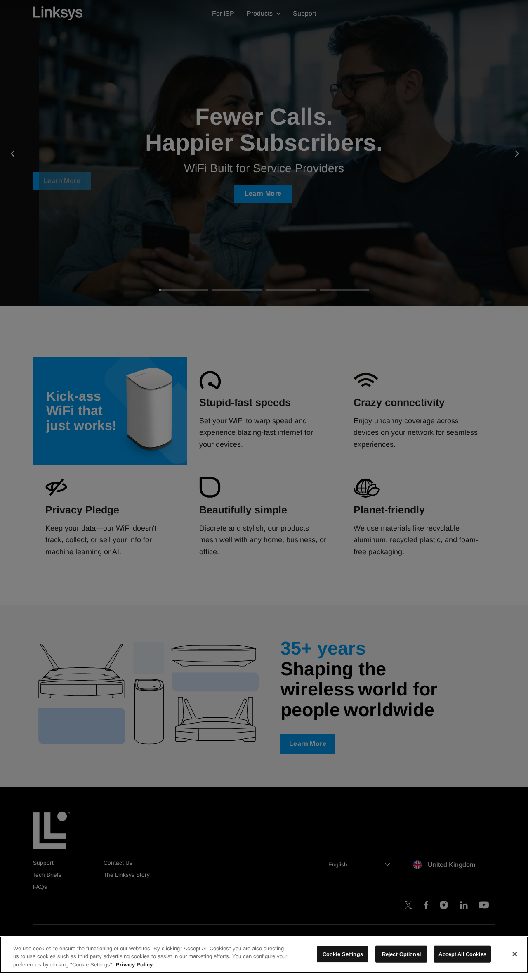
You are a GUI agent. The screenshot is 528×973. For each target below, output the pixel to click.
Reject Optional (401, 954)
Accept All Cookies (462, 954)
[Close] (515, 954)
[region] (264, 954)
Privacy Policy (134, 964)
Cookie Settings (343, 954)
